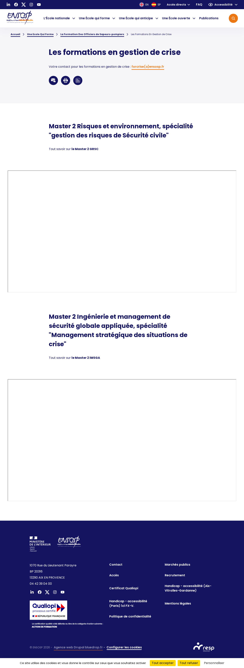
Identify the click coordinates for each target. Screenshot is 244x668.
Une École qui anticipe (136, 18)
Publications (208, 18)
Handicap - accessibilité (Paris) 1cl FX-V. (128, 603)
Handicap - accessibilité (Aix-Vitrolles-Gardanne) (188, 588)
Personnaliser (214, 663)
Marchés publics (177, 564)
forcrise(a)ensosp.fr (148, 66)
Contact (115, 564)
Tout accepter (163, 663)
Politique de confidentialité (130, 616)
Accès (114, 575)
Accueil (15, 34)
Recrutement (175, 575)
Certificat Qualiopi (123, 588)
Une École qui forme (94, 18)
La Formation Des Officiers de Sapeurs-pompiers (92, 34)
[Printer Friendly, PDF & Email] (65, 80)
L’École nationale (57, 18)
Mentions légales (178, 603)
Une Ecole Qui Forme (40, 34)
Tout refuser (189, 663)
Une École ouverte (176, 18)
